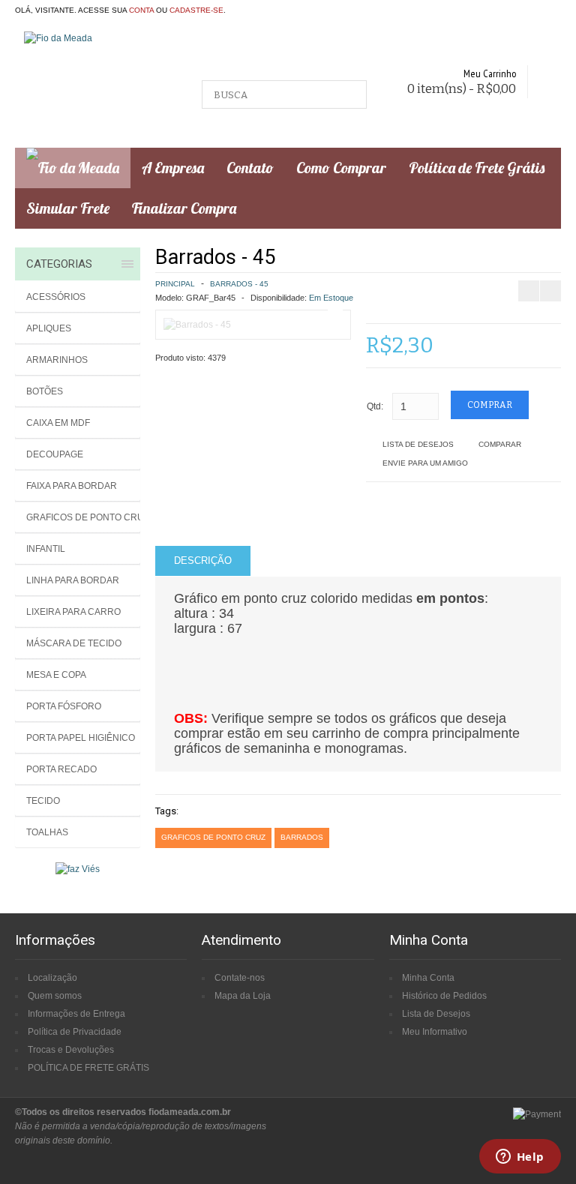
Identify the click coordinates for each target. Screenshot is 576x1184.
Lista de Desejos (418, 444)
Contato (250, 167)
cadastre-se (197, 10)
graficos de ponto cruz (213, 837)
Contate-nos (239, 978)
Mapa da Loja (242, 996)
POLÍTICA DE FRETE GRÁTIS (88, 1068)
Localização (52, 978)
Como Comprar (341, 167)
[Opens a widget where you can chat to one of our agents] (519, 1158)
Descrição (203, 560)
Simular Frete (68, 208)
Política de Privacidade (75, 1032)
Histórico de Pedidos (444, 996)
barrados (301, 837)
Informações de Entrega (76, 1014)
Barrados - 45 (239, 284)
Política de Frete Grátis (476, 167)
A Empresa (173, 167)
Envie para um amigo (425, 463)
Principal (175, 284)
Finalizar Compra (184, 208)
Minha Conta (428, 978)
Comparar (499, 444)
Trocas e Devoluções (71, 1050)
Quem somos (55, 996)
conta (141, 10)
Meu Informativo (434, 1032)
